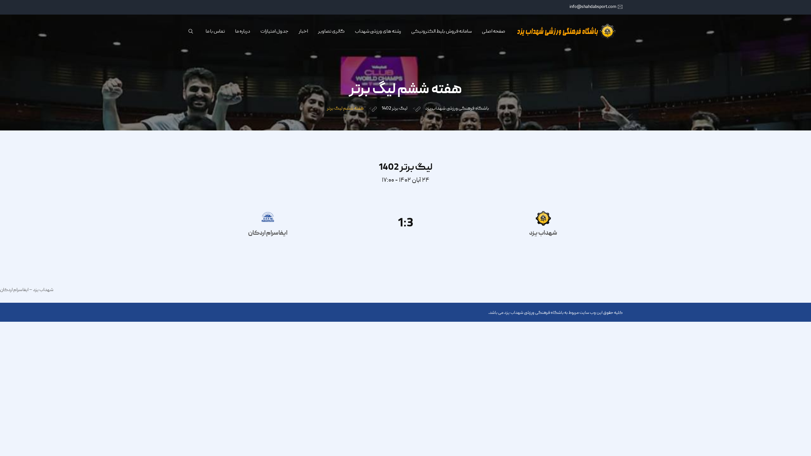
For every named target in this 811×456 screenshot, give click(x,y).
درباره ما (242, 31)
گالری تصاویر (331, 31)
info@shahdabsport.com (593, 7)
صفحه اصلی (493, 31)
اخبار (303, 31)
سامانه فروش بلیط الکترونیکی (441, 31)
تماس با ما (215, 31)
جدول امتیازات (274, 31)
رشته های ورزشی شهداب (378, 31)
